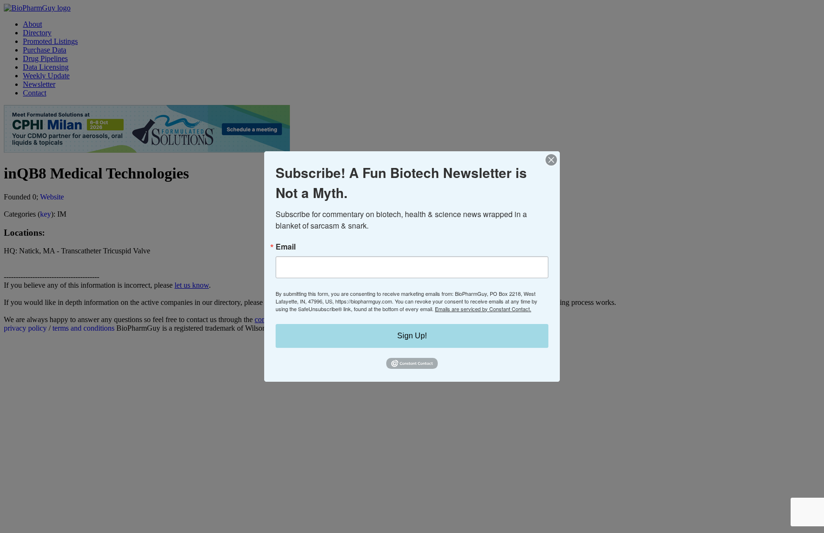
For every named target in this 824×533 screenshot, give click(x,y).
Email (286, 247)
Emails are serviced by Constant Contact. (483, 309)
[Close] (551, 160)
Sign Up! (412, 336)
